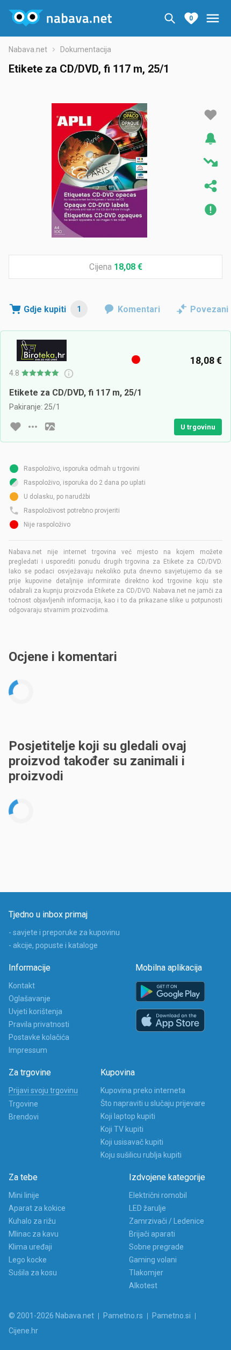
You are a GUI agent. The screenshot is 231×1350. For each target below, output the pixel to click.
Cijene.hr (23, 1330)
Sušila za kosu (33, 1272)
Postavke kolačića (39, 1037)
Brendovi (24, 1116)
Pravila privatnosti (39, 1024)
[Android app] (170, 991)
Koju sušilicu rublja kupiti (141, 1155)
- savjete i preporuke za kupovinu (64, 932)
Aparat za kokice (37, 1208)
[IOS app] (170, 1020)
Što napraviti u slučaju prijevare (152, 1103)
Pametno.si (171, 1315)
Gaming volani (153, 1259)
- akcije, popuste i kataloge (53, 945)
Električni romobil (158, 1195)
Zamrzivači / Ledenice (166, 1221)
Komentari (139, 309)
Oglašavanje (29, 998)
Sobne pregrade (156, 1247)
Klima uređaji (30, 1247)
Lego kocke (28, 1259)
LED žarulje (147, 1208)
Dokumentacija (85, 49)
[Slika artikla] (50, 426)
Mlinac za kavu (34, 1234)
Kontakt (22, 985)
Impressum (28, 1050)
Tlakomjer (146, 1272)
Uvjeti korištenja (35, 1011)
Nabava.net (28, 49)
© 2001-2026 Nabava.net (51, 1315)
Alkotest (143, 1285)
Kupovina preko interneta (142, 1090)
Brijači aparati (152, 1234)
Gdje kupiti (52, 309)
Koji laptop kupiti (127, 1116)
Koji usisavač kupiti (131, 1142)
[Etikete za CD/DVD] (99, 170)
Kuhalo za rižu (32, 1221)
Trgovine (23, 1104)
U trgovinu (198, 427)
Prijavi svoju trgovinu (43, 1090)
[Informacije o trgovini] (32, 426)
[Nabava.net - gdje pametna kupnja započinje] (60, 18)
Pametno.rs (123, 1315)
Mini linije (24, 1195)
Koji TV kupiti (121, 1129)
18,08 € (128, 267)
